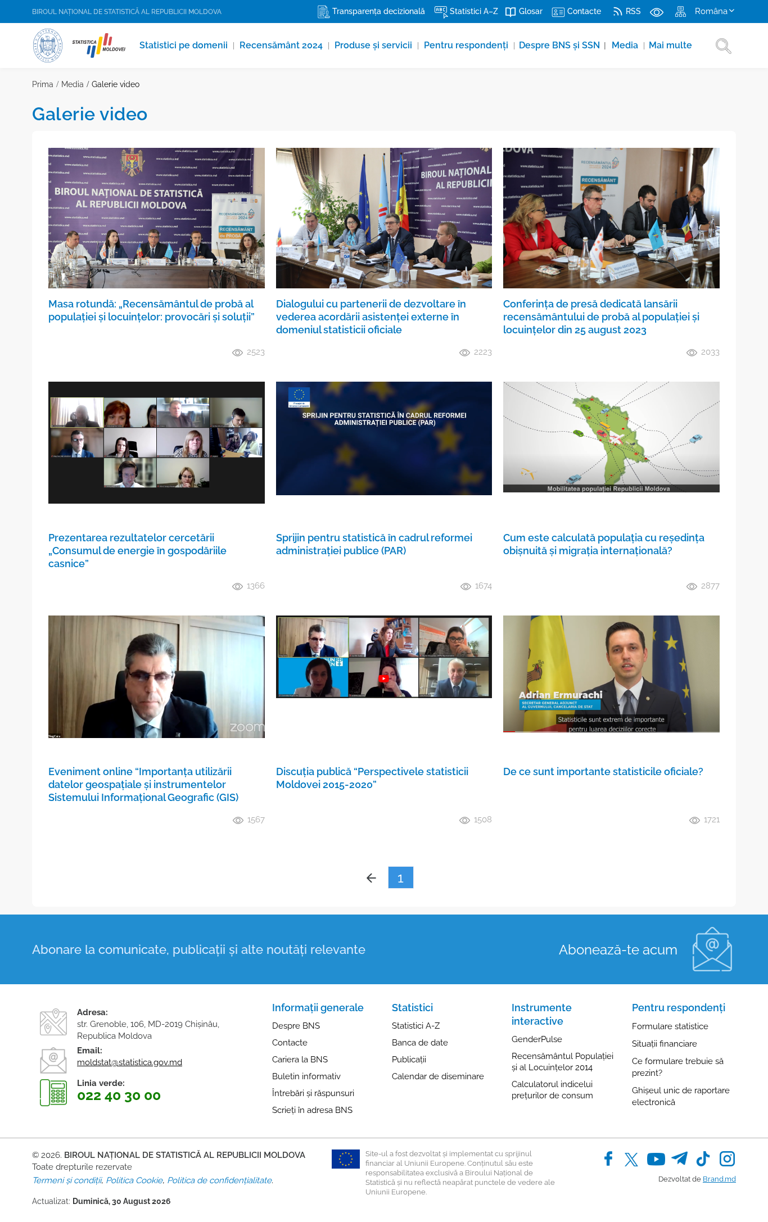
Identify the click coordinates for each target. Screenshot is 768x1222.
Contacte (290, 1043)
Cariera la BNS (300, 1059)
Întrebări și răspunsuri (313, 1093)
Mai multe (670, 45)
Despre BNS (296, 1026)
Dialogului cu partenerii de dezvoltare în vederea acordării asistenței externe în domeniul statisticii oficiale (371, 317)
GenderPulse (537, 1039)
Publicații (409, 1059)
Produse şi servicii (374, 45)
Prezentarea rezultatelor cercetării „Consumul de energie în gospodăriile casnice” (137, 550)
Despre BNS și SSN (562, 45)
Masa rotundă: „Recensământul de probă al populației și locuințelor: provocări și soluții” (151, 310)
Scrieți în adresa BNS (312, 1110)
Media (626, 45)
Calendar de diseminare (438, 1076)
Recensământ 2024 (282, 45)
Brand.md (719, 1179)
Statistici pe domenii (184, 45)
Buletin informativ (306, 1076)
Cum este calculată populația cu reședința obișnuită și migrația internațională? (603, 544)
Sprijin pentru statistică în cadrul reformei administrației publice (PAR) (374, 544)
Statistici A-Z (416, 1026)
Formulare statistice (670, 1026)
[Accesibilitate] (657, 11)
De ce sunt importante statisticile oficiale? (603, 771)
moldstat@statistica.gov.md (129, 1062)
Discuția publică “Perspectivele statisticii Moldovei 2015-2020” (372, 778)
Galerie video (115, 84)
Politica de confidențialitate (219, 1180)
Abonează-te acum (618, 950)
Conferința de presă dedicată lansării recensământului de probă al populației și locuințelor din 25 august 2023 (601, 317)
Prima (42, 84)
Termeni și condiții (66, 1180)
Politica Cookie (134, 1180)
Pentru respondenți (467, 45)
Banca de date (420, 1043)
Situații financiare (664, 1044)
